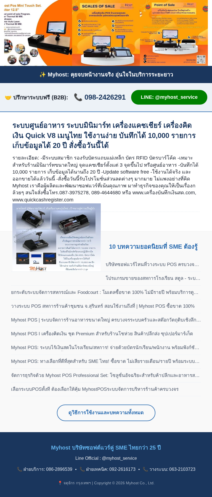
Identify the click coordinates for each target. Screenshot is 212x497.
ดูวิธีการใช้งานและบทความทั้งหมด (106, 412)
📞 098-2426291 (100, 97)
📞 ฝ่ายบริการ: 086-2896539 (44, 469)
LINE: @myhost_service (169, 97)
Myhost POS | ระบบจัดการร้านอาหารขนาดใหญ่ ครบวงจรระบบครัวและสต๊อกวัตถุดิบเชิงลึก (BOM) (103, 320)
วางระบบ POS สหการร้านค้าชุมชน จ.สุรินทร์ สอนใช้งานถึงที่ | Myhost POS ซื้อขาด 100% (103, 306)
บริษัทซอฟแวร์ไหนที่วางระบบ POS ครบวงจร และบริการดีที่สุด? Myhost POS (151, 265)
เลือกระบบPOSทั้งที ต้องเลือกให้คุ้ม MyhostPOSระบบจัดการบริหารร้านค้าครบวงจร (95, 389)
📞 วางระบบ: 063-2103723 (169, 469)
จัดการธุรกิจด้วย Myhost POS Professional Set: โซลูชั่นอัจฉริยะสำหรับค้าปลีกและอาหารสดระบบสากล (104, 376)
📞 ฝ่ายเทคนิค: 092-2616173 (108, 469)
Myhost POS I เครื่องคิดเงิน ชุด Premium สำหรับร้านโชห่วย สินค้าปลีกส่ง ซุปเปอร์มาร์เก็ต (102, 333)
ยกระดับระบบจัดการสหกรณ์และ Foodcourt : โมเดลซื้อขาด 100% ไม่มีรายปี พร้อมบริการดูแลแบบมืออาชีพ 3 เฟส (105, 293)
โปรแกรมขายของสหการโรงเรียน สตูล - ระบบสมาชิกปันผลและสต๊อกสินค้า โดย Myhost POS (153, 279)
